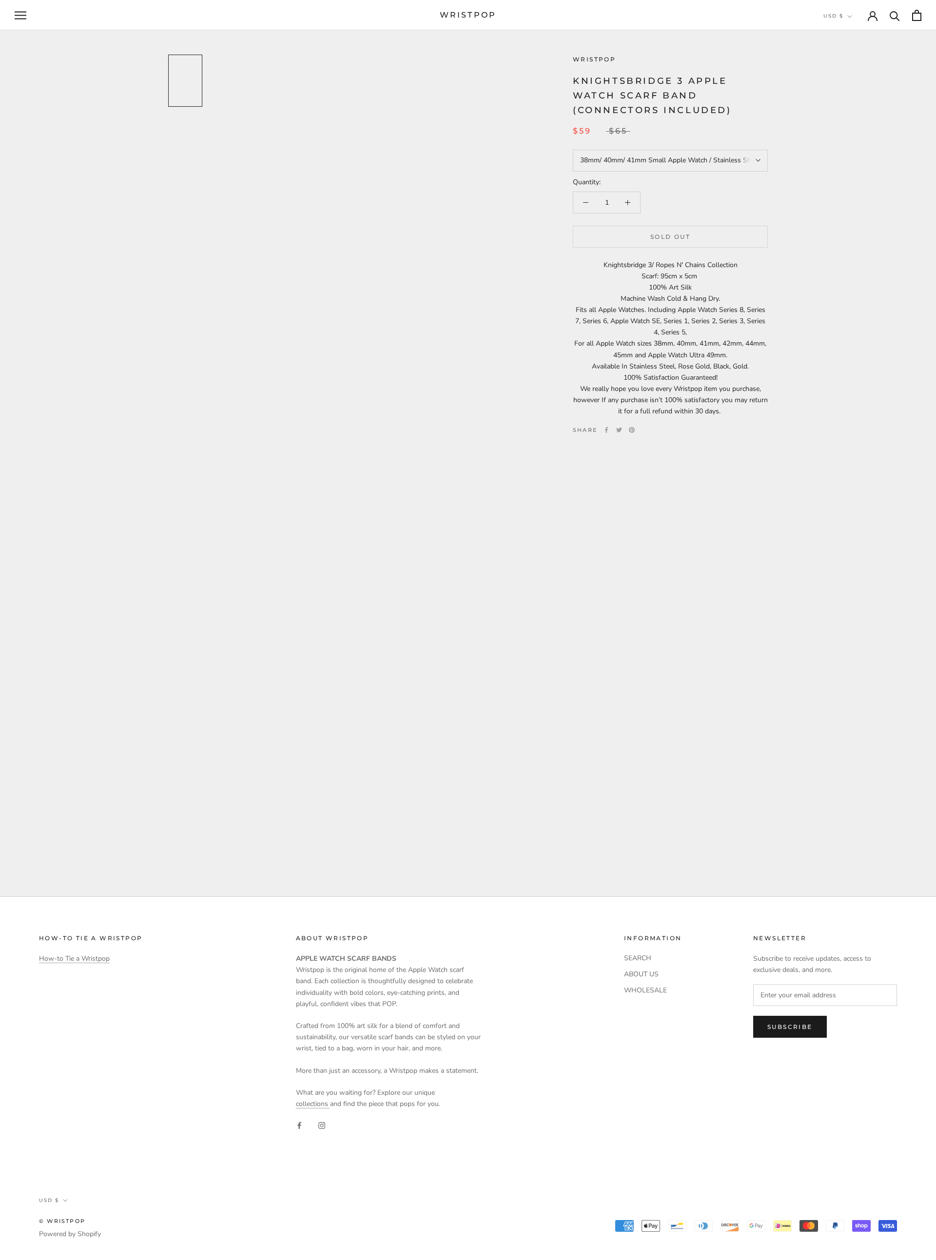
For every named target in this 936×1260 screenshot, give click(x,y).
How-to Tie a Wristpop (74, 958)
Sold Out (670, 236)
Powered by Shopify (70, 1234)
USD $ (833, 16)
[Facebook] (606, 430)
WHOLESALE (645, 990)
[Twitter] (619, 430)
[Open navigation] (20, 15)
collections (313, 1103)
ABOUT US (641, 974)
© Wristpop (62, 1221)
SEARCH (637, 958)
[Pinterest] (632, 430)
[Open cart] (916, 15)
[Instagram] (321, 1124)
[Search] (895, 15)
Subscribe (790, 1026)
